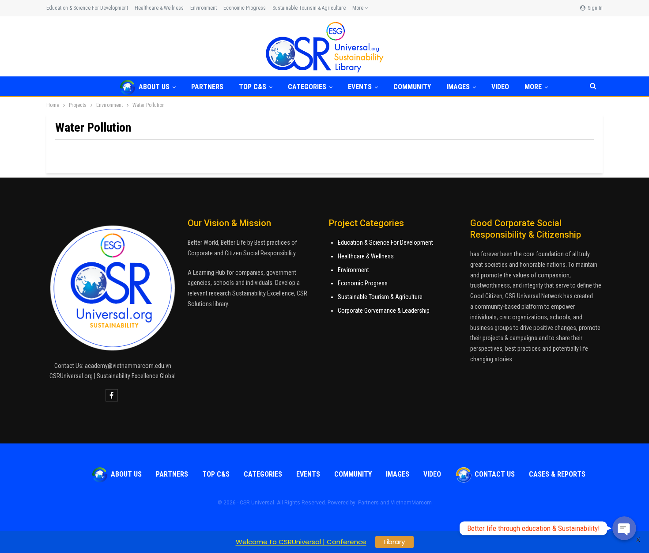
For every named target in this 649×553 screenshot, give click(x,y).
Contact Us (495, 474)
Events (360, 87)
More (358, 8)
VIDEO (500, 87)
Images (458, 87)
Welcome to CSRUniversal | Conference (301, 541)
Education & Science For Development (385, 242)
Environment (203, 8)
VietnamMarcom (411, 503)
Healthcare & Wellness (159, 8)
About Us (154, 87)
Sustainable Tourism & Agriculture (309, 8)
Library (394, 541)
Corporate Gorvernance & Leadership (384, 310)
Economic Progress (244, 8)
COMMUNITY (412, 87)
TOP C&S (252, 87)
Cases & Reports (557, 474)
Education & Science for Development (87, 8)
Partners (207, 87)
